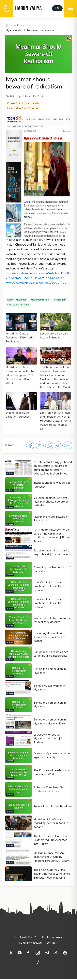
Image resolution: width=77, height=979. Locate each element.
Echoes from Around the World (24, 103)
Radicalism (60, 299)
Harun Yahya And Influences (22, 108)
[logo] (6, 8)
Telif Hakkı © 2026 (25, 937)
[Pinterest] (65, 952)
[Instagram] (37, 953)
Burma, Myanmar (16, 299)
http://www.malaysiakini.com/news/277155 (36, 283)
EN (57, 8)
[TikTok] (56, 953)
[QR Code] (68, 445)
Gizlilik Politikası (52, 937)
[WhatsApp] (49, 445)
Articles (19, 25)
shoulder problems (18, 304)
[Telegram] (59, 445)
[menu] (70, 8)
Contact (51, 943)
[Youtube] (19, 953)
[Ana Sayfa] (7, 25)
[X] (40, 445)
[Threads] (38, 962)
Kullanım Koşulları (30, 943)
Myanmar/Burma (40, 299)
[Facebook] (30, 445)
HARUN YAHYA (28, 9)
